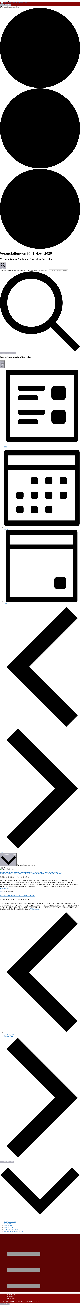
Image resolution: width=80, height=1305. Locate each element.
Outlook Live (8, 1227)
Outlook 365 (8, 1225)
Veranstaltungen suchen (8, 353)
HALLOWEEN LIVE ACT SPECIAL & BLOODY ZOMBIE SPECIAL (31, 873)
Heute (2, 852)
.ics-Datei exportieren (11, 1229)
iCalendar (7, 1224)
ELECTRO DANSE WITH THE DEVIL (17, 896)
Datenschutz (11, 1294)
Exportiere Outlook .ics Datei (13, 1231)
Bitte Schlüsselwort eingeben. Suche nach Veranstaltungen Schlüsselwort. (24, 270)
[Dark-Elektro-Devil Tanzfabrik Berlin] (14, 3)
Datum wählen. (22, 865)
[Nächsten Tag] (42, 849)
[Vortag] (42, 727)
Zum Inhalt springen (6, 1)
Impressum (10, 1298)
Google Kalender (10, 1222)
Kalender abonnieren (7, 1161)
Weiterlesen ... (4, 888)
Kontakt (10, 1296)
